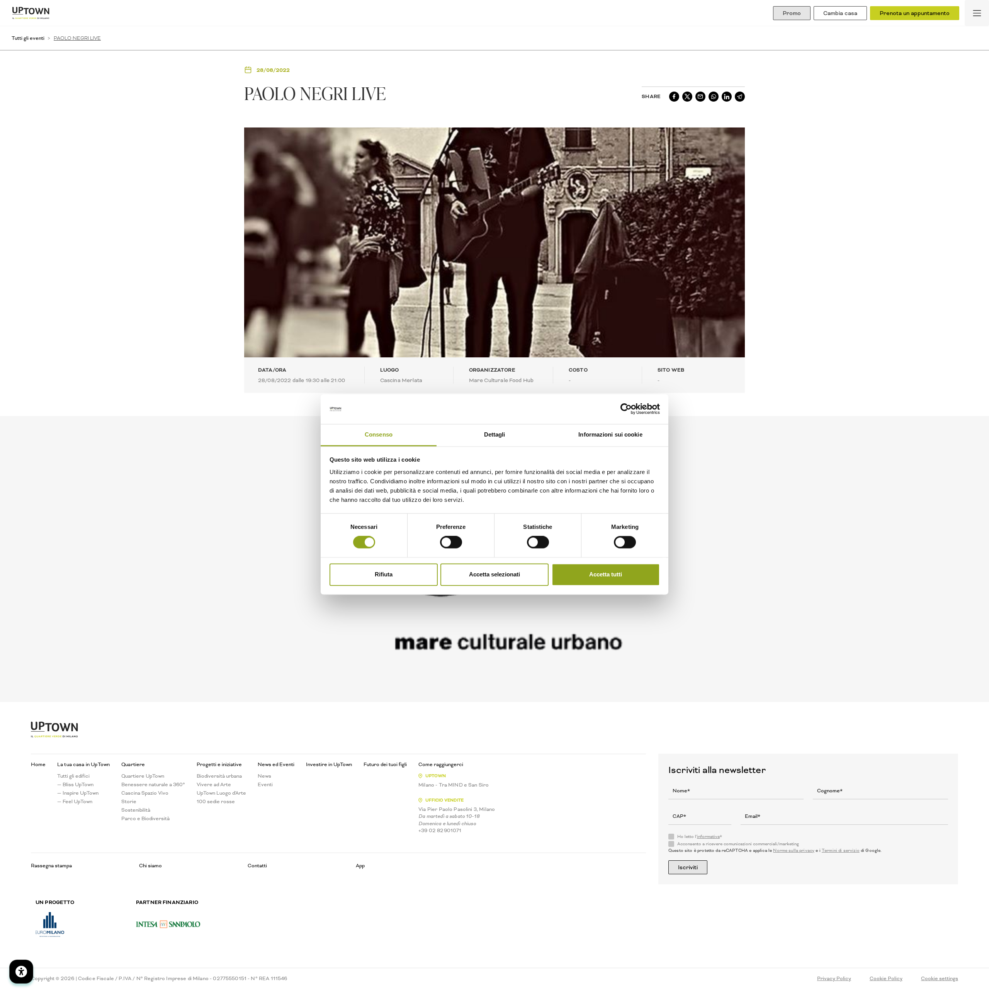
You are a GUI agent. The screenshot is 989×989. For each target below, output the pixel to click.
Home (38, 764)
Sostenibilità (135, 810)
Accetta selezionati (494, 574)
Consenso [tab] (379, 434)
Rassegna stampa (51, 865)
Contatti (257, 865)
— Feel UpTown (74, 801)
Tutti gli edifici (73, 776)
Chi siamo (150, 865)
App (360, 865)
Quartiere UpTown (142, 776)
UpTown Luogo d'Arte (221, 793)
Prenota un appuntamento (915, 13)
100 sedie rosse (216, 801)
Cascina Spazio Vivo (144, 793)
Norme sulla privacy (793, 850)
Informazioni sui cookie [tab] (610, 434)
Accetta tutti (605, 574)
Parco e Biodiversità (145, 818)
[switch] (451, 542)
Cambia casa (840, 13)
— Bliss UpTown (75, 784)
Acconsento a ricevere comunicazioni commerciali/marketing (738, 844)
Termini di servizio (841, 850)
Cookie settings (939, 978)
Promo (792, 13)
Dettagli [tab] (494, 434)
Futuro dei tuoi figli (385, 764)
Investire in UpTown (329, 764)
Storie (128, 801)
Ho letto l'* (699, 836)
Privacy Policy (834, 978)
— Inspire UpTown (78, 793)
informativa (708, 836)
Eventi (265, 784)
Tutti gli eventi (28, 38)
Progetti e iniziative (219, 764)
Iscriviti (688, 867)
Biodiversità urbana (219, 776)
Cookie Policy (886, 978)
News (264, 776)
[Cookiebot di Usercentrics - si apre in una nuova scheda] (626, 409)
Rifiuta (384, 574)
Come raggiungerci (440, 764)
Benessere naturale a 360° (153, 784)
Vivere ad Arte (214, 784)
